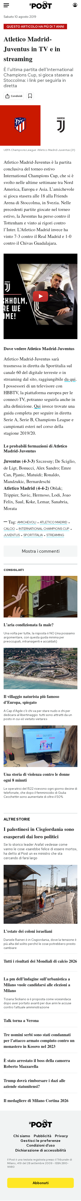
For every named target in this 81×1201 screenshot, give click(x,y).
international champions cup (44, 529)
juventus (12, 535)
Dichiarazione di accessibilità (40, 1150)
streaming (55, 535)
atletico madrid (53, 522)
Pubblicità (42, 1136)
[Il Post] (40, 5)
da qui (70, 379)
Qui (37, 406)
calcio (9, 529)
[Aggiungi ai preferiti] (30, 96)
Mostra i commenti (40, 551)
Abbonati (41, 1183)
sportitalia (33, 535)
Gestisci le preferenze (40, 1140)
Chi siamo (21, 1136)
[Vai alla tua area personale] (75, 5)
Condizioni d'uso (40, 1145)
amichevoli (26, 522)
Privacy (61, 1136)
